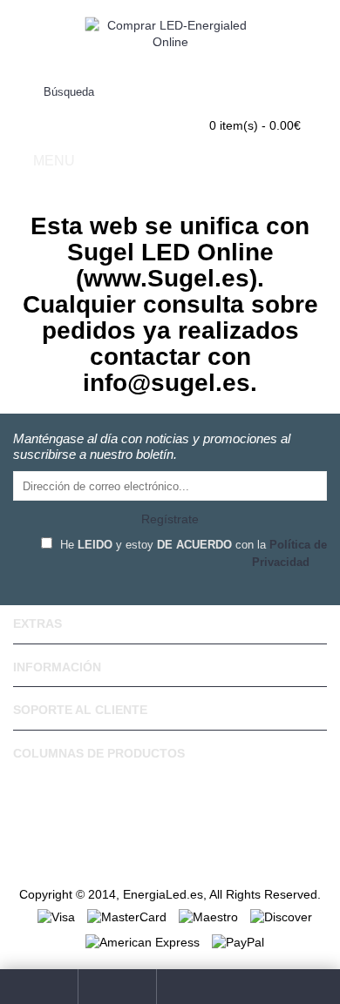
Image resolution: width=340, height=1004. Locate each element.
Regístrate (170, 519)
